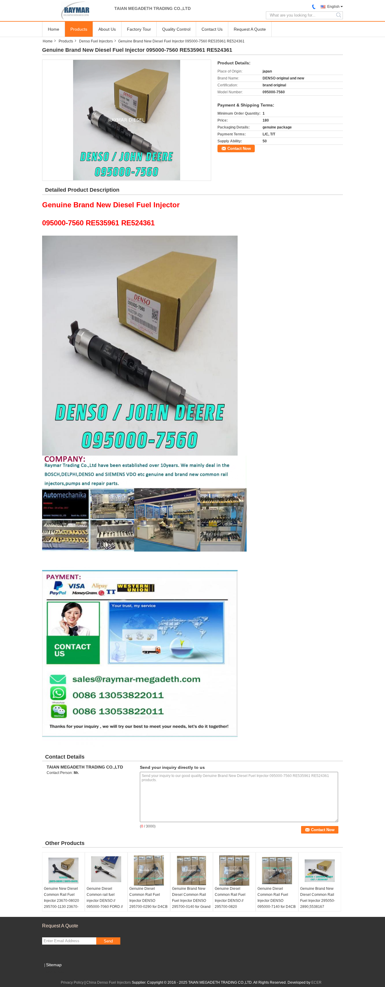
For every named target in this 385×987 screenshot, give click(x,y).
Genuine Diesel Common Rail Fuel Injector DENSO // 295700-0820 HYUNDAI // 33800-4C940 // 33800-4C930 (233, 903)
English (333, 7)
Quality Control (176, 29)
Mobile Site (55, 972)
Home (53, 29)
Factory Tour (139, 29)
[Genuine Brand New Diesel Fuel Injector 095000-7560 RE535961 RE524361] (126, 120)
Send (108, 941)
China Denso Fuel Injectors (108, 982)
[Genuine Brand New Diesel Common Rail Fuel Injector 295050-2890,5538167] (320, 871)
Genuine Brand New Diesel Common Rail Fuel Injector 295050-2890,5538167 (317, 897)
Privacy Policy (72, 982)
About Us (107, 29)
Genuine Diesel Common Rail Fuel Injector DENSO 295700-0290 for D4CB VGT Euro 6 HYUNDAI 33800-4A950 (148, 903)
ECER (316, 982)
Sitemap (54, 964)
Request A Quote (250, 29)
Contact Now (239, 148)
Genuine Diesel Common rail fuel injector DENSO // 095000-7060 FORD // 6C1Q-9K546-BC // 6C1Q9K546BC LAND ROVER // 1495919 (105, 906)
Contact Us (212, 29)
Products (78, 29)
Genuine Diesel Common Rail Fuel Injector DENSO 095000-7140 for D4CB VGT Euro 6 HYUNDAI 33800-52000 (276, 903)
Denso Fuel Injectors (96, 41)
